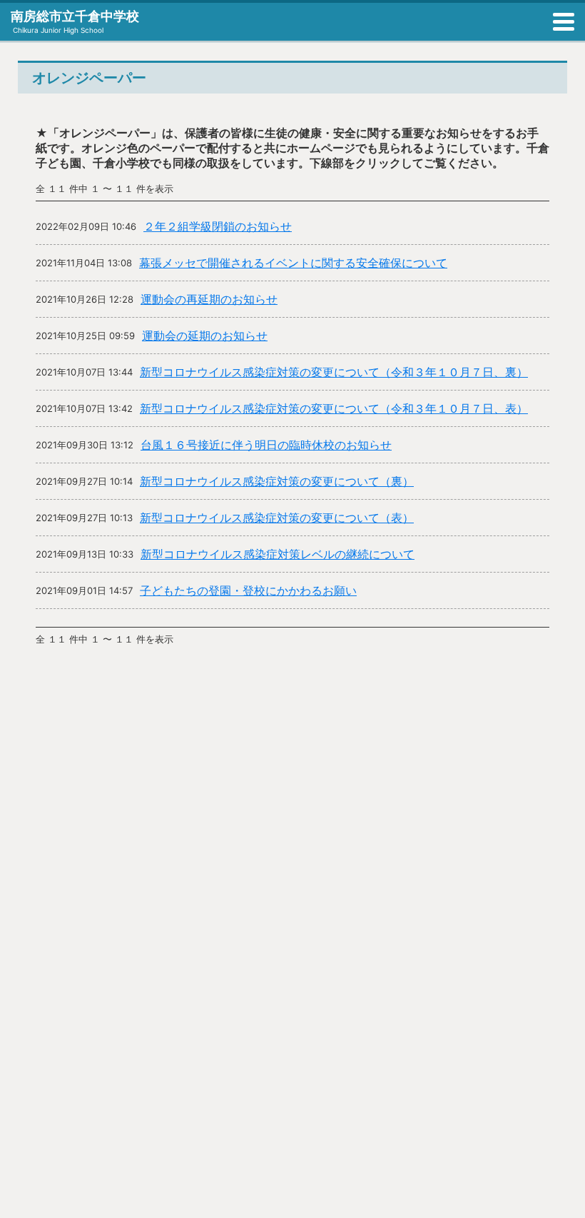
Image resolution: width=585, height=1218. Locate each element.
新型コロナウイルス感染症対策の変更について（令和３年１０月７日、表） (334, 408)
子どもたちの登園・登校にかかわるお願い (248, 590)
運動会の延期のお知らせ (205, 335)
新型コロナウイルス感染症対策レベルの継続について (277, 554)
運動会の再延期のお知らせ (209, 299)
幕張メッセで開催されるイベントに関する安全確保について (293, 263)
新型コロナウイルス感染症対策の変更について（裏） (277, 481)
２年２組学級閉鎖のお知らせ (217, 226)
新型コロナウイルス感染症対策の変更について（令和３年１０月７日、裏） (334, 372)
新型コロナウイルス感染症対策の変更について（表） (277, 517)
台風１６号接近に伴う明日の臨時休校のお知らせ (266, 445)
